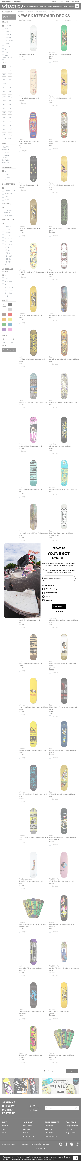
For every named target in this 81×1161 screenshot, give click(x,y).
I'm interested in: (48, 586)
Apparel (49, 600)
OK (75, 1158)
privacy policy (48, 1159)
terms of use (35, 1159)
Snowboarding (51, 592)
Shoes (48, 596)
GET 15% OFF (59, 607)
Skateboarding (51, 589)
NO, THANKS (59, 612)
